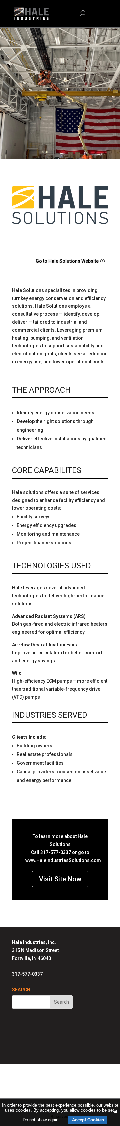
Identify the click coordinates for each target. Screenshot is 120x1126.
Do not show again (40, 1119)
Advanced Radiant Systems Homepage (56, 1081)
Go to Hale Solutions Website (67, 261)
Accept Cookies (88, 1119)
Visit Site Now (60, 879)
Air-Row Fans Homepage (56, 1089)
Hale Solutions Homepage (56, 1073)
